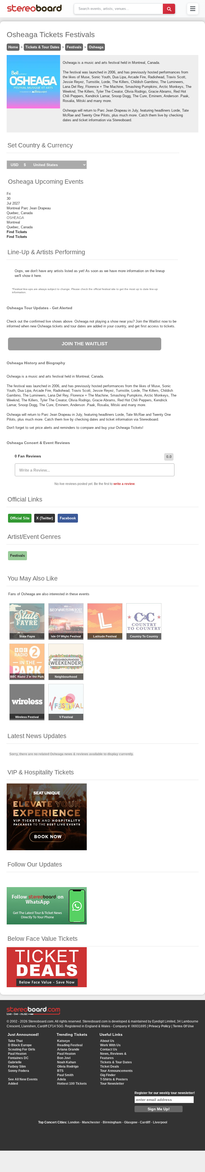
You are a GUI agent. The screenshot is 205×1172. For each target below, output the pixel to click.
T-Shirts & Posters (114, 1079)
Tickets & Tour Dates (42, 47)
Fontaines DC (18, 1058)
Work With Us (110, 1045)
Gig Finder (108, 1075)
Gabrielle (15, 1062)
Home (13, 47)
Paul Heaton (17, 1053)
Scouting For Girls (21, 1049)
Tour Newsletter (112, 1083)
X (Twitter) (44, 518)
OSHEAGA (15, 218)
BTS (60, 1070)
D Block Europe (20, 1045)
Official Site (19, 518)
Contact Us (108, 1049)
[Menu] (193, 9)
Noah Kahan (66, 1062)
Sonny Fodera (18, 1070)
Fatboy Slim (17, 1066)
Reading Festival (69, 1045)
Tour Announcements (116, 1070)
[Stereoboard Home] (34, 12)
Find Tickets (17, 232)
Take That (15, 1040)
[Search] (169, 9)
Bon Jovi (63, 1058)
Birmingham (112, 1122)
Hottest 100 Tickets (72, 1083)
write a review (124, 484)
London (73, 1122)
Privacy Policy (160, 1026)
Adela (61, 1079)
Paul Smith (65, 1075)
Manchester (91, 1122)
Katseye (63, 1040)
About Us (107, 1040)
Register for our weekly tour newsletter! (165, 1093)
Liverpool (160, 1122)
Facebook (68, 518)
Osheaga (96, 47)
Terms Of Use (183, 1026)
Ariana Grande (68, 1049)
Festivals (74, 47)
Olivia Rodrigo (67, 1066)
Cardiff (145, 1122)
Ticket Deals (109, 1066)
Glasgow (130, 1122)
